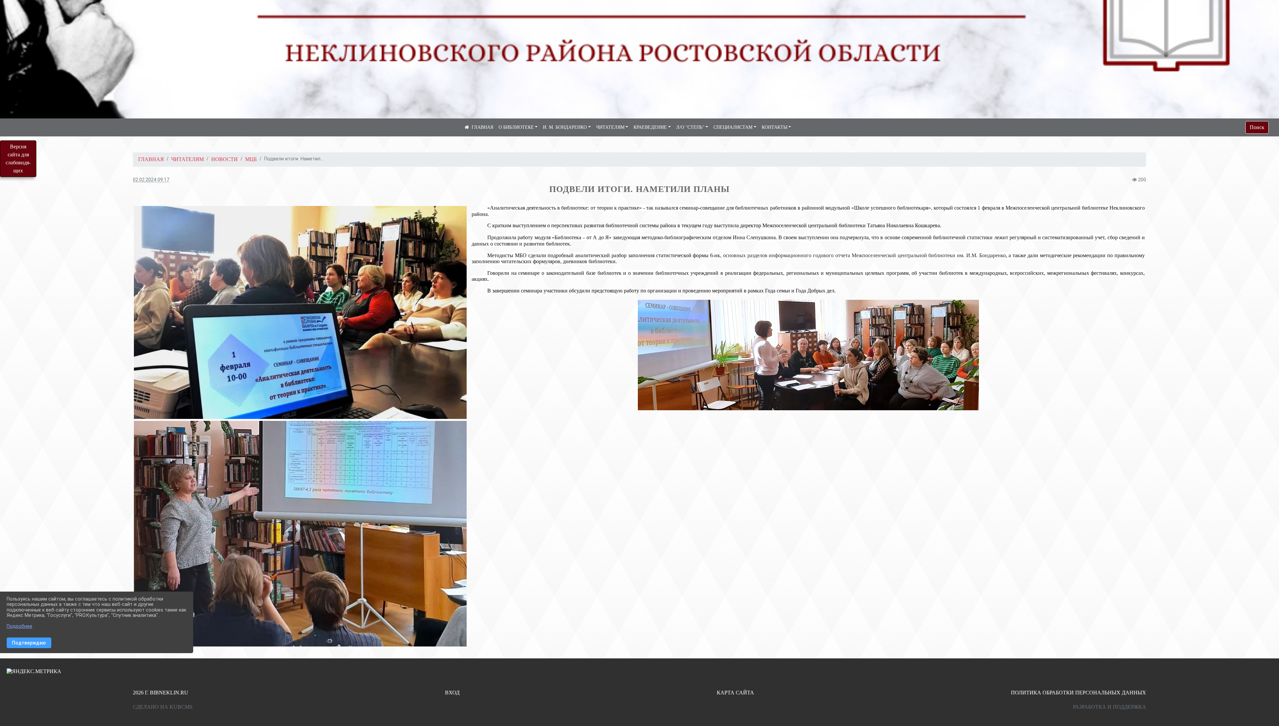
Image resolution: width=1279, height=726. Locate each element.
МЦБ (251, 159)
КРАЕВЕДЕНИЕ (650, 127)
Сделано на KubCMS (163, 707)
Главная (151, 159)
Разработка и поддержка (1109, 707)
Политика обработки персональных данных (1078, 692)
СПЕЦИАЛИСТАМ (732, 127)
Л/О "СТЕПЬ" (690, 127)
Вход (452, 692)
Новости (224, 159)
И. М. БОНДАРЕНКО (565, 127)
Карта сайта (735, 692)
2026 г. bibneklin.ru (160, 692)
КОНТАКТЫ (774, 127)
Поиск (1257, 127)
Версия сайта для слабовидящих (18, 158)
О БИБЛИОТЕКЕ (516, 127)
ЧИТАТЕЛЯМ (610, 127)
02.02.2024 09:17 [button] (151, 180)
